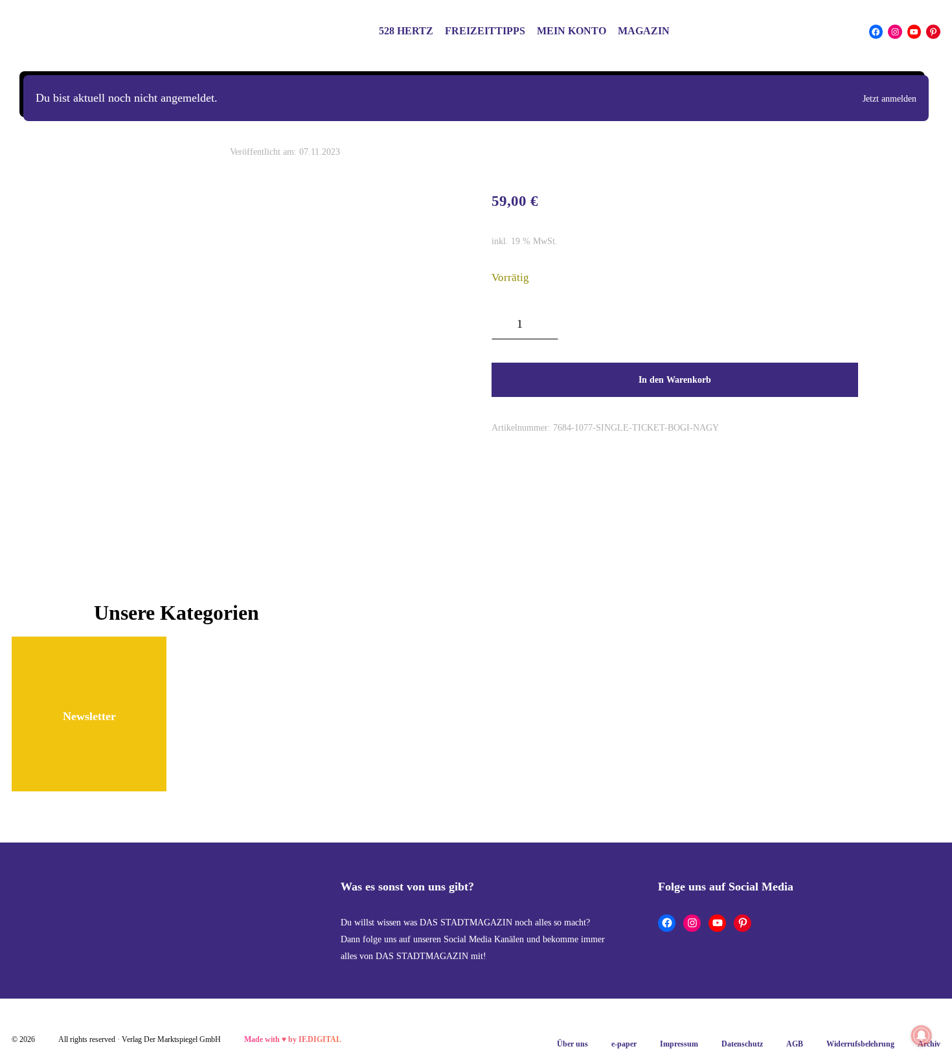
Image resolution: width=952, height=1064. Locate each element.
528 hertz (406, 31)
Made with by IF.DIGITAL (292, 1039)
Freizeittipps (485, 31)
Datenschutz (742, 1044)
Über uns (572, 1044)
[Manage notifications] (921, 1035)
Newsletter (89, 716)
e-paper (624, 1044)
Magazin (644, 31)
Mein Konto (571, 31)
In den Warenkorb (675, 379)
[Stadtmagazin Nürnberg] (96, 32)
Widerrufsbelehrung (860, 1044)
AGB (794, 1044)
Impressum (679, 1044)
